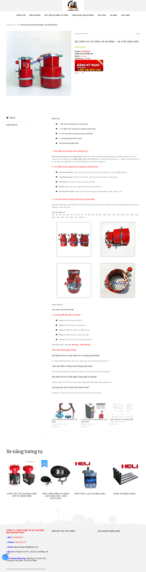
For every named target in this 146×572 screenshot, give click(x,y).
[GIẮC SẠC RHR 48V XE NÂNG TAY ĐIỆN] (65, 410)
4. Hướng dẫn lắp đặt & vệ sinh (70, 138)
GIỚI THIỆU (125, 15)
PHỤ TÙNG (102, 15)
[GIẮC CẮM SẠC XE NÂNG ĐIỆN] (123, 410)
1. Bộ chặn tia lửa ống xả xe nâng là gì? (73, 124)
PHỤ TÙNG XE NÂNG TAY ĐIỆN (56, 15)
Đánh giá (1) (12, 125)
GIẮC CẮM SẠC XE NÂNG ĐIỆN (121, 419)
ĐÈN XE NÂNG (35, 15)
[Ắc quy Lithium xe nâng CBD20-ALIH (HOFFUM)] (94, 410)
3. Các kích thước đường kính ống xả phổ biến (76, 134)
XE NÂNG (113, 15)
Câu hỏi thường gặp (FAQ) (69, 143)
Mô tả (12, 118)
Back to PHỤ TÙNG (82, 34)
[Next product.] (139, 33)
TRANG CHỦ (21, 15)
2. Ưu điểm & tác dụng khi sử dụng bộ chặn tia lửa (77, 129)
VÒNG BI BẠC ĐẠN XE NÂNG (83, 15)
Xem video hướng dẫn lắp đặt (62, 310)
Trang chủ (9, 25)
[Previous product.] (137, 33)
